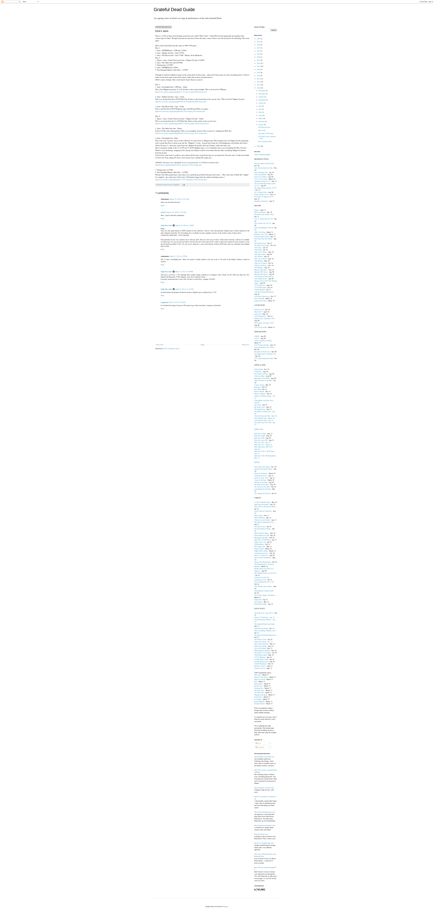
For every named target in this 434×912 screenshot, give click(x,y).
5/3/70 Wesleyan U (260, 316)
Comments (260, 747)
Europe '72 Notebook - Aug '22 (264, 617)
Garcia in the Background (262, 562)
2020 (258, 57)
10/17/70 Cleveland (260, 327)
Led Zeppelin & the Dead (262, 489)
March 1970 (258, 312)
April (261, 115)
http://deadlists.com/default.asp (264, 757)
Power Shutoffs (259, 298)
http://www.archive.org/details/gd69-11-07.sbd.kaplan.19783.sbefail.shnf (181, 179)
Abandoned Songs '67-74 (262, 181)
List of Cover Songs (260, 179)
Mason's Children (259, 394)
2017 (258, 66)
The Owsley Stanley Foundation (264, 595)
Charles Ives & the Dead (262, 520)
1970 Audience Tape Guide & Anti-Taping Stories (263, 277)
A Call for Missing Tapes (262, 502)
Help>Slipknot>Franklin (262, 650)
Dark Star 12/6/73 (260, 666)
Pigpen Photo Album (261, 551)
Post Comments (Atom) (171, 348)
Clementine (258, 371)
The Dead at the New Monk (263, 239)
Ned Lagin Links (259, 546)
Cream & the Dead (260, 480)
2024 (258, 45)
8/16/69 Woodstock (260, 664)
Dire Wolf (257, 389)
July (260, 106)
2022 (258, 51)
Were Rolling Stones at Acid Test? (265, 573)
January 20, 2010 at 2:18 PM (184, 225)
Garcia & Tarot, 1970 (261, 478)
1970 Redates (258, 267)
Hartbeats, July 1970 (260, 234)
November (262, 94)
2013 (258, 79)
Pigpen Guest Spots (260, 301)
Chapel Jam (258, 599)
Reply (162, 205)
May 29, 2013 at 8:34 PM (177, 302)
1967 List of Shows (260, 259)
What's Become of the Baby (263, 380)
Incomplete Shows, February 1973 (265, 354)
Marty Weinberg (259, 518)
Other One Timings (260, 646)
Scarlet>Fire (258, 697)
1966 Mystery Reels (260, 655)
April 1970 (257, 314)
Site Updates (258, 602)
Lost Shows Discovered (261, 296)
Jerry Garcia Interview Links (263, 168)
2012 (258, 82)
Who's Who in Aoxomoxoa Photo (265, 506)
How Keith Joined (260, 243)
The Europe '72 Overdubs (262, 653)
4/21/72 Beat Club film (261, 345)
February (262, 121)
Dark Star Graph (259, 436)
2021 (258, 54)
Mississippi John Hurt (261, 538)
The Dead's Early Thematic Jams (267, 137)
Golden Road (258, 369)
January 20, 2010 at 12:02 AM (179, 199)
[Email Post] (183, 185)
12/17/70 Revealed (260, 287)
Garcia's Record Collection (262, 511)
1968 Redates (258, 261)
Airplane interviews (260, 476)
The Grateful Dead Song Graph (264, 624)
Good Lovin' (258, 686)
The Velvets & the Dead (262, 487)
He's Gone (257, 405)
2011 (258, 85)
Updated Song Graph (261, 628)
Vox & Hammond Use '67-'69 (263, 582)
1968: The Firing (259, 232)
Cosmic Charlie (259, 385)
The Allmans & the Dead (262, 493)
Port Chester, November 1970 (263, 323)
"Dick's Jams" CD (260, 542)
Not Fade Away (259, 690)
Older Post (245, 345)
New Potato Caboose (261, 374)
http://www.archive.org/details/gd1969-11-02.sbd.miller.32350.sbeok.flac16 (182, 123)
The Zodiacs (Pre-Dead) (262, 467)
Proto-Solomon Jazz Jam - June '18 (265, 416)
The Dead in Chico (260, 639)
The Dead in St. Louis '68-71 (263, 613)
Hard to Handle (259, 391)
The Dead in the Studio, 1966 (263, 214)
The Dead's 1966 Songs (265, 133)
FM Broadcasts (259, 544)
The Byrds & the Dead (261, 484)
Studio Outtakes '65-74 (261, 194)
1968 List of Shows (260, 263)
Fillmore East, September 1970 (264, 318)
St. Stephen (258, 699)
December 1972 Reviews (262, 352)
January (261, 124)
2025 (258, 42)
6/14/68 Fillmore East (261, 661)
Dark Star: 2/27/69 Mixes (262, 540)
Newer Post (159, 345)
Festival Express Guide (261, 236)
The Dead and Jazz (264, 127)
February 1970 (259, 309)
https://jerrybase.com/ (261, 834)
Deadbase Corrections (261, 201)
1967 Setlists (258, 256)
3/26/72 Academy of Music (263, 341)
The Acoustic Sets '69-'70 (262, 223)
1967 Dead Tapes (259, 254)
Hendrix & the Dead (260, 482)
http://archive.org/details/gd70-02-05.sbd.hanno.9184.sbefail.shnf (178, 165)
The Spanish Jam (259, 409)
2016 (258, 69)
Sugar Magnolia (259, 701)
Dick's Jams (262, 130)
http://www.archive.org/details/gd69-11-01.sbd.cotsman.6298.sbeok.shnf (181, 92)
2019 (258, 60)
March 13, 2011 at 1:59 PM (178, 256)
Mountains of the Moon (261, 378)
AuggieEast (164, 302)
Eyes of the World (260, 648)
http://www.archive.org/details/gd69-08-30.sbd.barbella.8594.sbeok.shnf (180, 101)
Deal (255, 681)
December (262, 90)
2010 (258, 88)
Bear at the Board (259, 212)
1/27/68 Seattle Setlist (261, 659)
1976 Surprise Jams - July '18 (263, 420)
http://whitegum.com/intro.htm (264, 788)
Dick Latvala (258, 515)
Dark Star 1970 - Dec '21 (262, 442)
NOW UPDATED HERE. (262, 155)
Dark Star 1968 (259, 438)
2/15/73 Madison (259, 657)
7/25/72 (256, 338)
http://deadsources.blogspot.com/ (264, 825)
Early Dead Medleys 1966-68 (263, 228)
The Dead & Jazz (259, 526)
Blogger (225, 906)
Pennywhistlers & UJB (261, 535)
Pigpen (256, 210)
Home (203, 345)
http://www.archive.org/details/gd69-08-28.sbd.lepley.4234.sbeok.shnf (180, 111)
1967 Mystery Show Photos (263, 586)
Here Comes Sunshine (261, 644)
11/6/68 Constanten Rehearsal (263, 292)
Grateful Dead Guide (174, 9)
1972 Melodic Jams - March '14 (264, 418)
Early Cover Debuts (260, 177)
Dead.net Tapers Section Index (264, 163)
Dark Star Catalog (260, 433)
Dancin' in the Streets (261, 677)
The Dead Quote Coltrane (262, 529)
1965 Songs (258, 248)
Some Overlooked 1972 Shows (264, 347)
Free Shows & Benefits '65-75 (264, 197)
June (260, 109)
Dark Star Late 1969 (260, 440)
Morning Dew (258, 688)
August (261, 103)
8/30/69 (256, 336)
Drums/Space (258, 684)
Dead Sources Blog (260, 604)
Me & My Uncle (259, 407)
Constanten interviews (261, 553)
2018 (258, 63)
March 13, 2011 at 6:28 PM (184, 271)
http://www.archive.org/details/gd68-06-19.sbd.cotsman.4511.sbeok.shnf (181, 133)
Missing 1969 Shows (261, 272)
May (260, 112)
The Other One (259, 692)
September (262, 100)
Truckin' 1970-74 (259, 668)
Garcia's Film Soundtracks (262, 557)
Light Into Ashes (166, 225)
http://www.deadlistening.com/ (264, 843)
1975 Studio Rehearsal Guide (263, 358)
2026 (258, 39)
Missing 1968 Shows (261, 270)
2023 (258, 48)
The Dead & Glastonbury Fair (264, 522)
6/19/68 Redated (259, 290)
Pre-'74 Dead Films (260, 192)
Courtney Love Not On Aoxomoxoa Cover (261, 578)
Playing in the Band (260, 695)
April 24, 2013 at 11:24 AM (184, 289)
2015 (258, 72)
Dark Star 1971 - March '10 (263, 445)
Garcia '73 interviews (261, 555)
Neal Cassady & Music (261, 533)
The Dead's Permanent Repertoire (265, 635)
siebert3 (163, 212)
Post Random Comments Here (264, 591)
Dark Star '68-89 (259, 679)
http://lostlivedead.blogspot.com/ (264, 812)
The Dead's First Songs (261, 245)
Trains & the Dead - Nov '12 (263, 642)
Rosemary (257, 387)
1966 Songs (258, 250)
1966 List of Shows (260, 252)
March (261, 118)
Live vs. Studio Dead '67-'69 (263, 219)
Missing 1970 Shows (261, 274)
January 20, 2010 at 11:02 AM (176, 212)
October (261, 97)
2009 (258, 146)
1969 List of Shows (260, 265)
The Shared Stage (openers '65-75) (265, 188)
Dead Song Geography (261, 504)
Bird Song (257, 675)
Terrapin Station (259, 704)
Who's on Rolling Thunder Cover (265, 631)
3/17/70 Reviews (259, 285)
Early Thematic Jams (261, 172)
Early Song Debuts (260, 174)
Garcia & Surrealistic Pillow (263, 469)
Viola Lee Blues (259, 376)
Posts (259, 743)
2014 (258, 75)
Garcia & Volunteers (260, 473)
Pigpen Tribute (259, 549)
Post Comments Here (265, 141)
